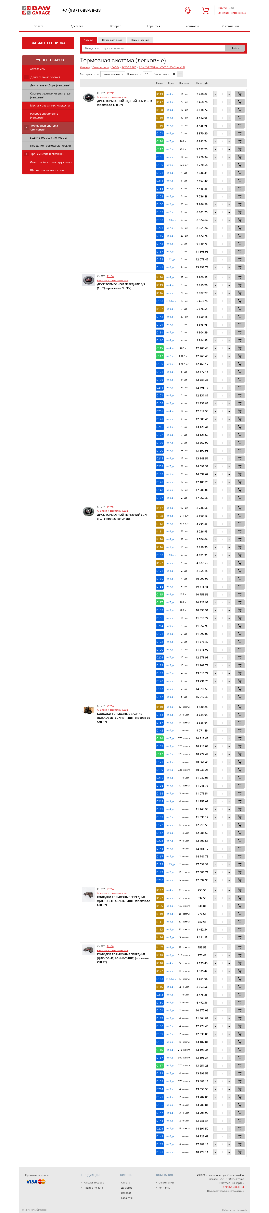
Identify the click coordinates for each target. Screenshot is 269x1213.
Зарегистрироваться (232, 13)
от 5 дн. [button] (170, 125)
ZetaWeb (242, 1210)
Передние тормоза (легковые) (50, 145)
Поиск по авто (100, 67)
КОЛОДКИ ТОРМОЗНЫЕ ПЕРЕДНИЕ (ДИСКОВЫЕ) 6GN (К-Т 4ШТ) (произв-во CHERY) (123, 901)
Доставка (77, 26)
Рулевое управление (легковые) (44, 115)
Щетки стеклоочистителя (47, 170)
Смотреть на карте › (231, 1183)
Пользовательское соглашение (225, 1191)
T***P (110, 93)
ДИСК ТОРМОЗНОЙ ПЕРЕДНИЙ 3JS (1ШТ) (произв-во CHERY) (121, 286)
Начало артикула (112, 40)
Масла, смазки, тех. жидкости (50, 105)
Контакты (192, 26)
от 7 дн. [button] (170, 141)
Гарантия (153, 26)
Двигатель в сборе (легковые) (50, 85)
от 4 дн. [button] (170, 94)
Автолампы (37, 69)
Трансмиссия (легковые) (47, 154)
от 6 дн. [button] (170, 110)
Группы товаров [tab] (48, 60)
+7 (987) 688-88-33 (81, 10)
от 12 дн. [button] (171, 259)
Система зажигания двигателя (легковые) (50, 95)
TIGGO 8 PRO (129, 67)
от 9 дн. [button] (170, 165)
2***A (110, 276)
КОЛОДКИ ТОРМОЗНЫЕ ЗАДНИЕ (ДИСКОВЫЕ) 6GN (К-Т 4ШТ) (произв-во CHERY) (123, 717)
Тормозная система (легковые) (44, 127)
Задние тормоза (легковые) (48, 137)
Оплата (38, 26)
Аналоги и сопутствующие (112, 97)
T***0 (110, 946)
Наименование (140, 40)
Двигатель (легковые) (45, 77)
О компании (230, 26)
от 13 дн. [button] (171, 220)
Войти (222, 8)
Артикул (88, 40)
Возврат (115, 26)
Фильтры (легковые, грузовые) (50, 162)
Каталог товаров (93, 1182)
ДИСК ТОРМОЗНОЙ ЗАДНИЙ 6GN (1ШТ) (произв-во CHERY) (124, 103)
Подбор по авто (93, 1187)
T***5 (110, 506)
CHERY (114, 67)
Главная (85, 67)
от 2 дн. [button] (170, 204)
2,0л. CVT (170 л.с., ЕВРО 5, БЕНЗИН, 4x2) (162, 67)
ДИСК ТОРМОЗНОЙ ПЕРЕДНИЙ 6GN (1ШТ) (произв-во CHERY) (122, 516)
